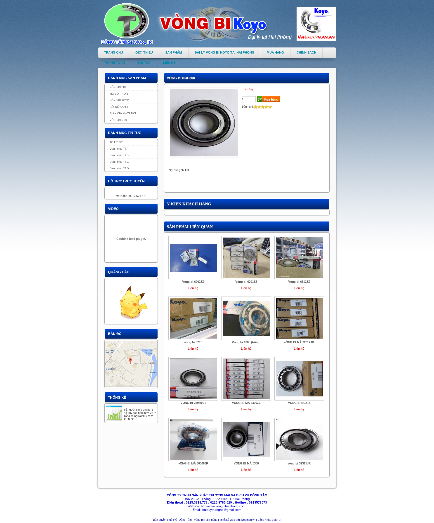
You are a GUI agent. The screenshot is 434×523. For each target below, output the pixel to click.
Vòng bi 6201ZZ (246, 281)
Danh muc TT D (119, 168)
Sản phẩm (173, 52)
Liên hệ (169, 62)
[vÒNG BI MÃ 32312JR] (299, 318)
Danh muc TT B (119, 155)
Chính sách (306, 52)
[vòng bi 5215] (193, 318)
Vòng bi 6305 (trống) (246, 342)
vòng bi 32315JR (299, 463)
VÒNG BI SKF (118, 87)
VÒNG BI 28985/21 (193, 403)
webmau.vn (248, 519)
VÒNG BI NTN (118, 120)
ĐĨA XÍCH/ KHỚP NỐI (123, 113)
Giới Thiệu (144, 52)
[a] (131, 301)
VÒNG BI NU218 (299, 403)
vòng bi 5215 (193, 342)
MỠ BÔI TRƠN (119, 93)
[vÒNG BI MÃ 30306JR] (193, 439)
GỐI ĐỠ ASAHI (119, 106)
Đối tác (144, 62)
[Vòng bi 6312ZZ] (299, 257)
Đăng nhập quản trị (269, 519)
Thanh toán (114, 62)
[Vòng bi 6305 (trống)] (246, 318)
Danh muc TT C (119, 161)
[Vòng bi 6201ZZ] (246, 257)
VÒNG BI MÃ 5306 (246, 463)
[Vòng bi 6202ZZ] (193, 257)
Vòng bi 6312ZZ (299, 281)
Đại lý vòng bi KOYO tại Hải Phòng (224, 52)
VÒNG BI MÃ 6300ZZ (246, 403)
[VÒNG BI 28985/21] (193, 378)
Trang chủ (113, 52)
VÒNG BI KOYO (119, 100)
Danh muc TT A (119, 148)
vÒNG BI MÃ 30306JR (193, 463)
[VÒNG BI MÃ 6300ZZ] (246, 378)
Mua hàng (275, 52)
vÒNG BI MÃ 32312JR (299, 342)
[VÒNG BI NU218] (299, 378)
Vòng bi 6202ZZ (193, 281)
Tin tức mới (116, 142)
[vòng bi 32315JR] (299, 439)
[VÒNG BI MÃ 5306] (246, 439)
